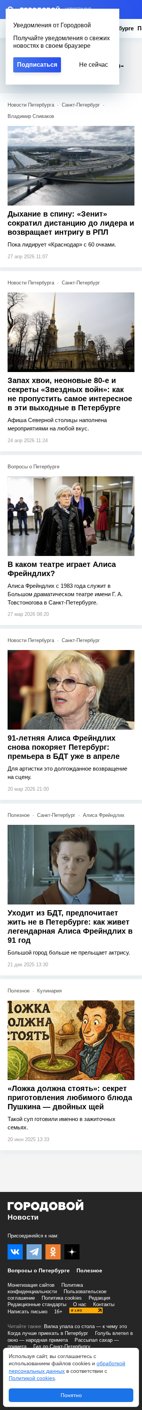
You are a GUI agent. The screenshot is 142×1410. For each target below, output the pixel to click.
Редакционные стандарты (37, 1304)
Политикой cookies (32, 1378)
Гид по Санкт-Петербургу (62, 1346)
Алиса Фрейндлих (104, 815)
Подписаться (37, 64)
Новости (23, 1217)
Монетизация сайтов (31, 1285)
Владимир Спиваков (31, 116)
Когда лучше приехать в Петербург (48, 1333)
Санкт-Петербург (81, 105)
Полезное (19, 815)
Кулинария (49, 991)
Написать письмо (27, 1311)
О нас (79, 1304)
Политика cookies (62, 1298)
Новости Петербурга (31, 105)
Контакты (103, 1304)
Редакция (99, 1298)
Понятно (71, 1395)
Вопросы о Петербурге (33, 466)
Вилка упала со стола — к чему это (85, 1326)
